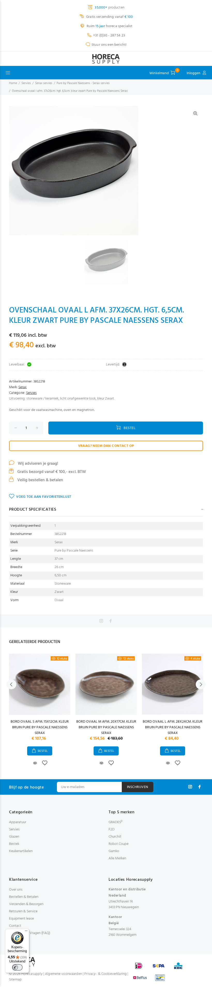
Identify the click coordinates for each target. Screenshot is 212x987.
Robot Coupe (118, 844)
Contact (15, 926)
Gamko (114, 851)
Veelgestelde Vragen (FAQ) (29, 933)
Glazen (14, 837)
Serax (22, 387)
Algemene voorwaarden (63, 974)
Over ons (15, 890)
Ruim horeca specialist (109, 26)
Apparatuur (17, 822)
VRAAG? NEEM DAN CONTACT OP (106, 446)
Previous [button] (11, 684)
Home (13, 83)
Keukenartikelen (21, 851)
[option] (109, 262)
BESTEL (129, 428)
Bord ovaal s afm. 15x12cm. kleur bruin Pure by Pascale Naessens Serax (40, 727)
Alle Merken (117, 858)
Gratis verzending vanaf (109, 17)
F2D (112, 829)
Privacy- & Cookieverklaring (105, 974)
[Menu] (26, 932)
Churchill (115, 837)
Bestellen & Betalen (23, 897)
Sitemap (15, 980)
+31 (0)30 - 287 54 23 (109, 36)
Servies (26, 83)
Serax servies (43, 83)
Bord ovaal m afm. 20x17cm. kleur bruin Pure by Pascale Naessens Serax (106, 727)
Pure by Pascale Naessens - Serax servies (83, 83)
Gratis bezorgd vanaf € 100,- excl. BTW (51, 472)
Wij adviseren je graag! (37, 463)
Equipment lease (21, 919)
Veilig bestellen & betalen (39, 480)
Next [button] (201, 684)
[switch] (17, 967)
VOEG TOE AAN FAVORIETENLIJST (43, 497)
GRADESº (115, 822)
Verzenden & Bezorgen (26, 904)
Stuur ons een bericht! (109, 45)
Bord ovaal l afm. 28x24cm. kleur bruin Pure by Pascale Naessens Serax (172, 727)
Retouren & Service (23, 911)
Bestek (14, 844)
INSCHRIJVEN (137, 787)
